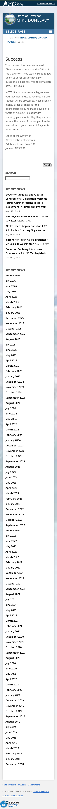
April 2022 (11, 551)
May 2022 (10, 546)
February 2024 (13, 434)
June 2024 (11, 413)
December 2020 (14, 636)
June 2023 (11, 477)
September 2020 (15, 652)
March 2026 (12, 302)
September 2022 (15, 525)
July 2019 (10, 727)
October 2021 (13, 583)
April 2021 (11, 615)
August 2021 (12, 594)
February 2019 (13, 753)
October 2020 (13, 647)
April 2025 (11, 360)
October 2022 (13, 519)
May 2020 (10, 673)
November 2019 (14, 705)
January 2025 (12, 376)
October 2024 (13, 392)
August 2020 (12, 658)
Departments (34, 784)
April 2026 (11, 296)
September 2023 (15, 461)
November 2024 (14, 387)
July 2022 (10, 535)
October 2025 (13, 328)
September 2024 (15, 397)
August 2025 (12, 339)
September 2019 (15, 716)
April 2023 (11, 488)
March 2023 (12, 493)
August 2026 (12, 275)
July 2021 (10, 599)
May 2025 (10, 355)
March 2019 (12, 748)
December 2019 (14, 700)
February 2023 (13, 498)
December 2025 (14, 318)
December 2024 (14, 381)
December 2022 (14, 509)
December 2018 (14, 764)
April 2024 (11, 424)
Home (23, 37)
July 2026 (10, 280)
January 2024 (12, 440)
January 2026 (12, 312)
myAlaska (22, 784)
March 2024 (12, 429)
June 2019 (11, 732)
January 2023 (12, 504)
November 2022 (14, 514)
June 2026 (11, 286)
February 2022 (13, 562)
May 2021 (10, 610)
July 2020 (10, 663)
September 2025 (15, 334)
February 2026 (13, 307)
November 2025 (14, 323)
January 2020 (12, 695)
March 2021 (12, 620)
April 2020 (11, 679)
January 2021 (12, 631)
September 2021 (15, 589)
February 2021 (13, 626)
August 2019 (12, 721)
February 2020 (13, 689)
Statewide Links (46, 3)
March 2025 (12, 366)
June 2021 (11, 605)
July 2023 (10, 472)
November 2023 (14, 450)
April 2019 (11, 743)
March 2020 (12, 684)
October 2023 (13, 456)
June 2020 (11, 668)
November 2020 (14, 642)
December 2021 (14, 573)
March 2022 (12, 557)
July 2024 (10, 408)
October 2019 (13, 711)
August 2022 (12, 530)
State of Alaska (20, 4)
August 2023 (12, 466)
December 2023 (14, 445)
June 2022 (11, 541)
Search (47, 165)
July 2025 (10, 344)
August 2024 (12, 403)
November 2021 (14, 578)
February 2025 (13, 371)
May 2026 (10, 291)
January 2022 (12, 567)
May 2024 (10, 419)
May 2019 (10, 737)
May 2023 (10, 482)
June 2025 (11, 350)
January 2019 (12, 759)
